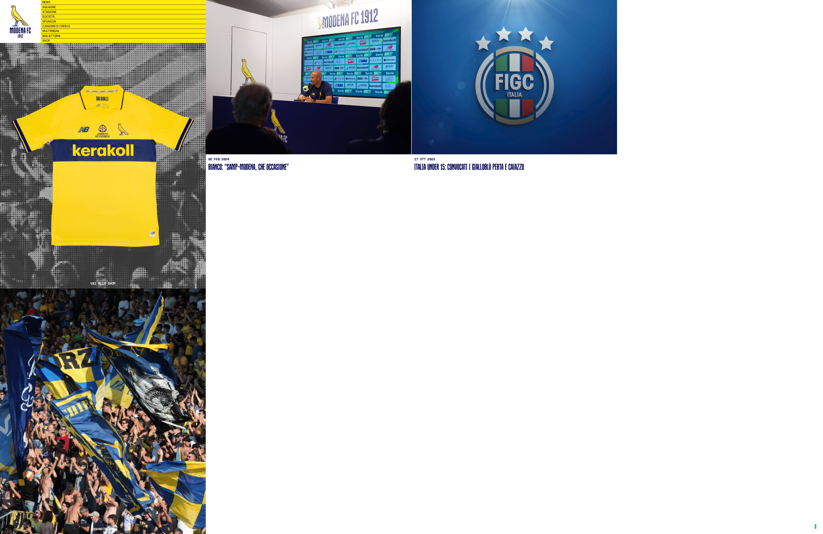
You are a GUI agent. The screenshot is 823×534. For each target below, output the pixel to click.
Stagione (49, 12)
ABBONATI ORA (102, 529)
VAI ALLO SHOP (103, 283)
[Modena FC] (20, 21)
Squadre (49, 7)
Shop (46, 40)
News (46, 2)
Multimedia (50, 31)
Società (48, 16)
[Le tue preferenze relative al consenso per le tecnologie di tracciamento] (815, 526)
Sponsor (49, 21)
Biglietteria (51, 36)
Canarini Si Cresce (56, 26)
